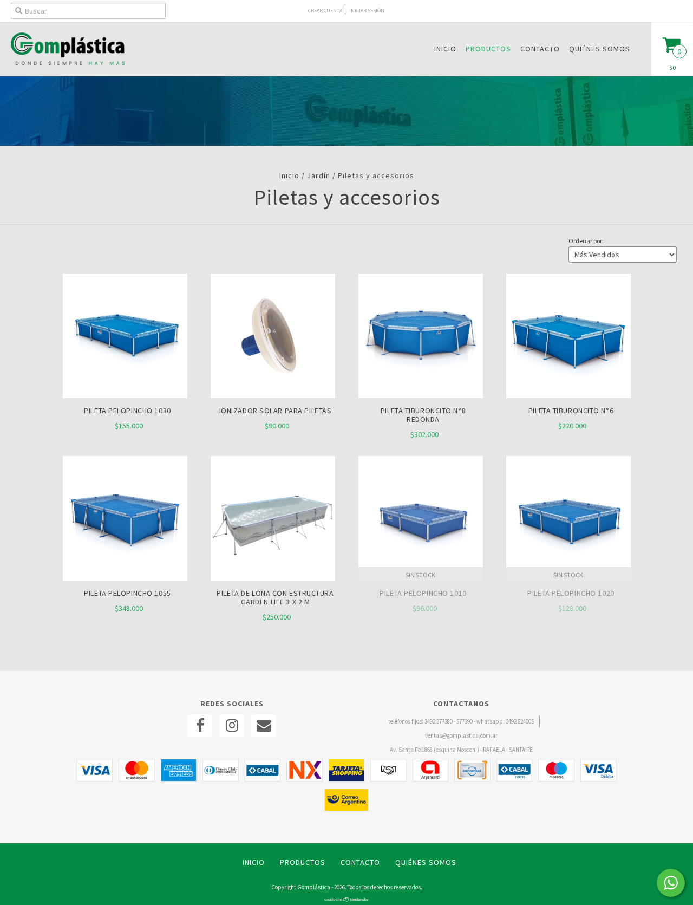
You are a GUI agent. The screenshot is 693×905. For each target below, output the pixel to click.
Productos (488, 49)
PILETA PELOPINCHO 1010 (423, 593)
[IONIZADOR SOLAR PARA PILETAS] (273, 395)
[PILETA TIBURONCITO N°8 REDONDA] (420, 395)
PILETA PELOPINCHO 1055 (127, 593)
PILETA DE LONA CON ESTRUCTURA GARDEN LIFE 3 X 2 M (275, 597)
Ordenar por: (586, 241)
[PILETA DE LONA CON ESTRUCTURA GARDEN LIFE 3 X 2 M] (273, 578)
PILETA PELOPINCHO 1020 (570, 593)
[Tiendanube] (347, 899)
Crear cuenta (325, 10)
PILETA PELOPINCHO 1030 (127, 410)
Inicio (445, 49)
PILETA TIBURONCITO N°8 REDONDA (423, 415)
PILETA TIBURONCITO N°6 (570, 410)
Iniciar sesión (366, 10)
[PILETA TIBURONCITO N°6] (568, 395)
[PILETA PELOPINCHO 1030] (125, 395)
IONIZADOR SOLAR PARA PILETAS (275, 410)
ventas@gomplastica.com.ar (461, 735)
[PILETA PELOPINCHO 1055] (125, 578)
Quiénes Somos (599, 49)
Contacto (540, 49)
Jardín (318, 175)
